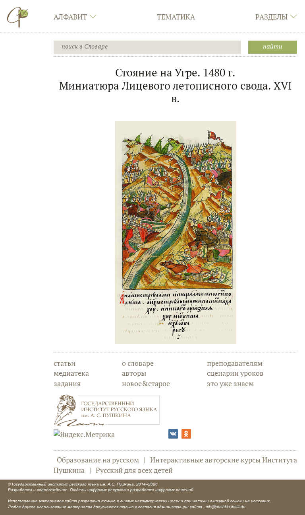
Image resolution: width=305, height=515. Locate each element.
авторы (134, 373)
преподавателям (235, 363)
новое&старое (146, 383)
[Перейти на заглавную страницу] (18, 17)
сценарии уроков (235, 373)
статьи (64, 363)
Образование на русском (98, 459)
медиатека (71, 373)
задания (67, 383)
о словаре (138, 363)
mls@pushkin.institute (225, 506)
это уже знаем (230, 383)
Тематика (176, 16)
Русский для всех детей (134, 470)
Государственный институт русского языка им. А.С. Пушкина (73, 484)
